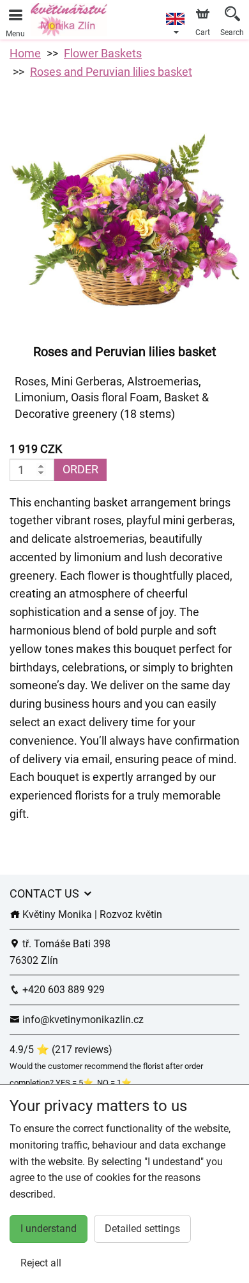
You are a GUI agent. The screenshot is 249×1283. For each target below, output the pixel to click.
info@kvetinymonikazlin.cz (82, 1020)
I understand (48, 1228)
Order (80, 469)
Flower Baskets (103, 53)
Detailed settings (142, 1228)
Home (25, 53)
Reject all (40, 1263)
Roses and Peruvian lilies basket (111, 71)
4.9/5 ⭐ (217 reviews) (61, 1049)
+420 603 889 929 (62, 990)
